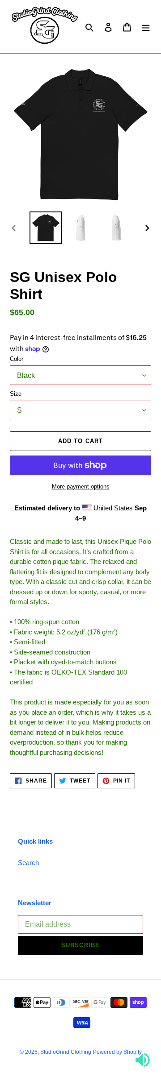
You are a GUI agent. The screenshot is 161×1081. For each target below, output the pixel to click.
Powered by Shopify (117, 1052)
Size (15, 393)
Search (28, 862)
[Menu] (145, 27)
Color (16, 359)
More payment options (81, 486)
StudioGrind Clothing (65, 1052)
